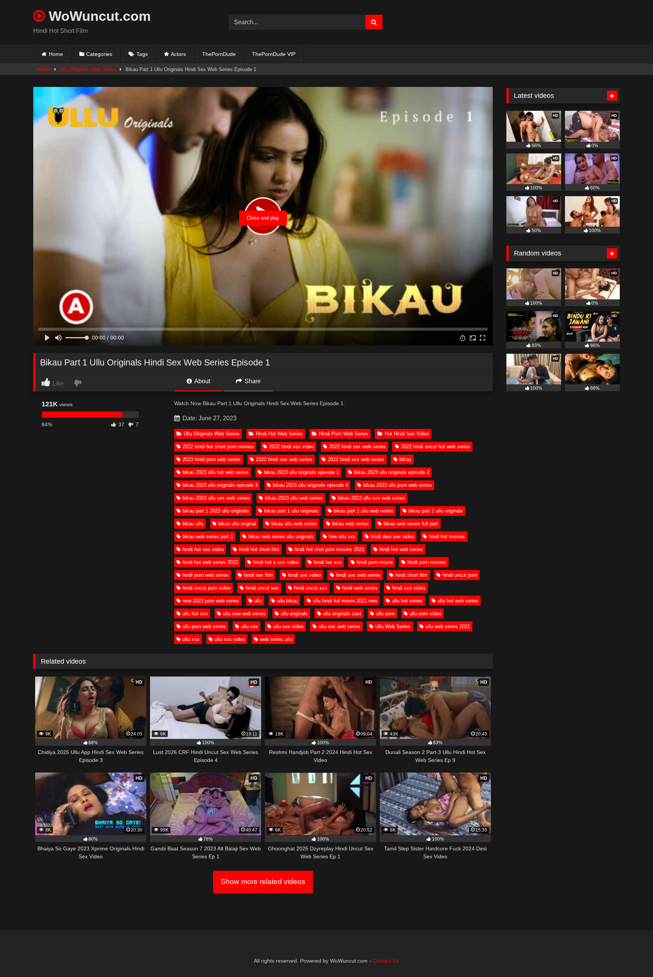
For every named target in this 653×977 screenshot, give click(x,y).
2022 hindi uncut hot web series (435, 446)
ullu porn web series (204, 626)
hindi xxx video (408, 588)
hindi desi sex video (392, 536)
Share (252, 381)
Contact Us (386, 961)
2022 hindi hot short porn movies (218, 446)
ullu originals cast (342, 613)
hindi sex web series (358, 575)
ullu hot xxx (195, 613)
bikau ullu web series (294, 523)
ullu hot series (407, 601)
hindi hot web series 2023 (210, 562)
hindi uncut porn (460, 575)
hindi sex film (258, 575)
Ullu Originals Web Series (88, 69)
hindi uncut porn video (207, 588)
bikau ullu (193, 523)
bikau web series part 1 (208, 536)
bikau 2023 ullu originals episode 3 (220, 485)
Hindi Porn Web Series (343, 434)
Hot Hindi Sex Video (407, 434)
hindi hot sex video (203, 549)
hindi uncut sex (262, 588)
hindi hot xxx (328, 562)
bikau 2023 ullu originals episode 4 (310, 485)
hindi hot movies (447, 536)
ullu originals (294, 613)
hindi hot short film (259, 549)
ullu (258, 601)
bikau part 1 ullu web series (363, 511)
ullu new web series (244, 613)
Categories (99, 54)
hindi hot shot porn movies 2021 (329, 549)
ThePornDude (219, 54)
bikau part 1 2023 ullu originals (216, 511)
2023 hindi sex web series (284, 459)
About (201, 381)
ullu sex (249, 626)
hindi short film (411, 575)
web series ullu (276, 639)
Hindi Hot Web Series (279, 434)
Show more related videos (263, 882)
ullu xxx (191, 639)
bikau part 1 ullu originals (291, 511)
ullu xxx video (230, 639)
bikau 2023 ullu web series (294, 498)
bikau (405, 459)
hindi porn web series (206, 575)
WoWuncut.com (98, 16)
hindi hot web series (401, 549)
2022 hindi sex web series (357, 446)
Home (56, 54)
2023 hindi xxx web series (356, 459)
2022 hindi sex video (291, 446)
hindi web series (360, 588)
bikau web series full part (411, 523)
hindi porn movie (375, 562)
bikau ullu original (237, 523)
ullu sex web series (340, 626)
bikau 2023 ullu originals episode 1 (301, 472)
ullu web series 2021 (448, 626)
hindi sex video (304, 575)
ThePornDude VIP (274, 54)
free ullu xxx (342, 536)
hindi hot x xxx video (276, 562)
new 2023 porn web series (211, 601)
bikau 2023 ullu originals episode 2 (391, 472)
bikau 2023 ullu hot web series (216, 472)
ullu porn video (425, 613)
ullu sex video (288, 626)
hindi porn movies (426, 562)
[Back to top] (629, 954)
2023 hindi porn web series (212, 459)
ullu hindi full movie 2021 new (345, 601)
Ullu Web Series (392, 626)
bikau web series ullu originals (281, 536)
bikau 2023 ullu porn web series (397, 485)
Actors (178, 54)
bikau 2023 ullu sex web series (216, 498)
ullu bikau (287, 601)
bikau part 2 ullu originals (436, 511)
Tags (142, 54)
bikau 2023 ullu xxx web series (371, 498)
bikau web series (350, 523)
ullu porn (385, 613)
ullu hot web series (458, 601)
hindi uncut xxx (310, 588)
